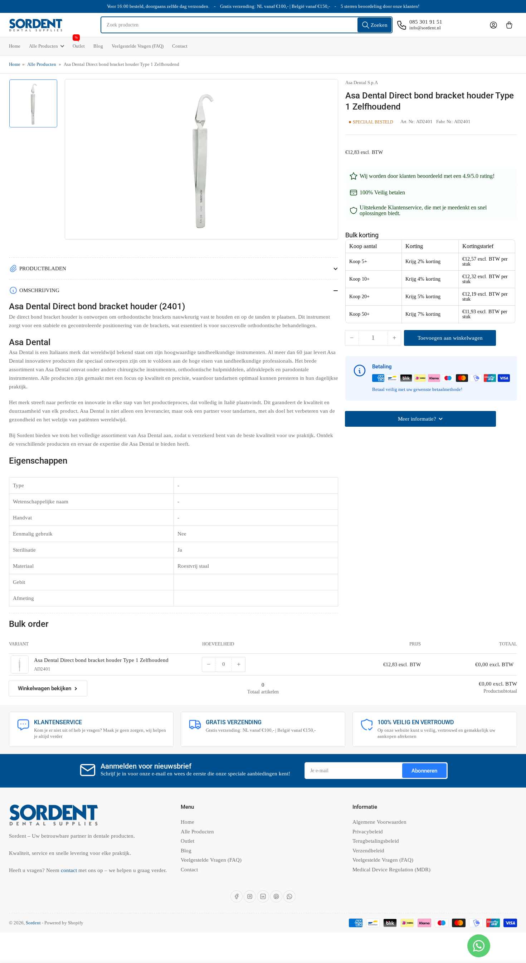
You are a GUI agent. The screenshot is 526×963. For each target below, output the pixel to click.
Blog (98, 46)
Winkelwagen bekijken (44, 688)
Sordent (33, 922)
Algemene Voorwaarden (379, 822)
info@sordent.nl (425, 27)
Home (14, 46)
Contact (179, 46)
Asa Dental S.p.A (361, 82)
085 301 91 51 (425, 22)
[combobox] (247, 24)
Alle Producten (43, 46)
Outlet (79, 43)
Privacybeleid (367, 831)
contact (69, 870)
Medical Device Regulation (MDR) (391, 869)
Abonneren (424, 771)
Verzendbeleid (368, 850)
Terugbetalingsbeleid (375, 841)
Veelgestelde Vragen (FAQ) (138, 46)
